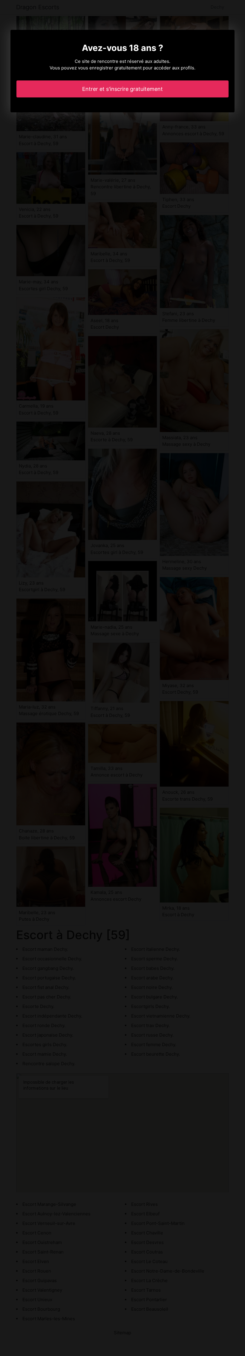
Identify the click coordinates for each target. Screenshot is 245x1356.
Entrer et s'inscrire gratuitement (122, 89)
